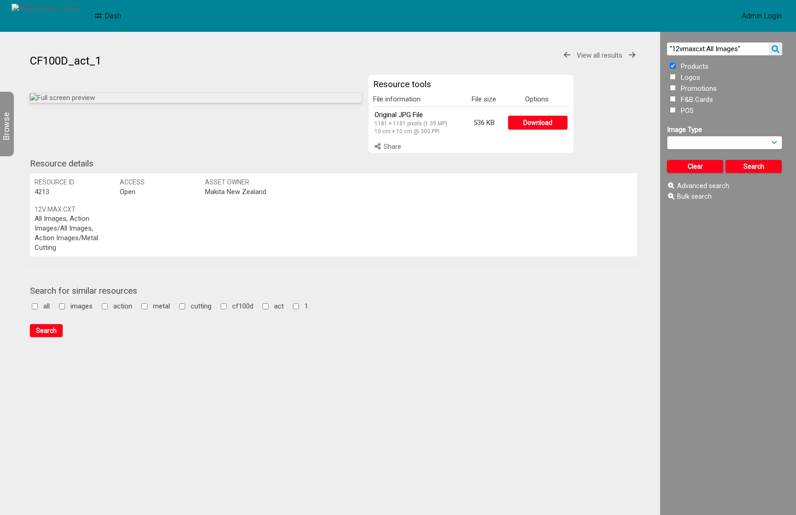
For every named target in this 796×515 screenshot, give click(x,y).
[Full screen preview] (196, 98)
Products (693, 66)
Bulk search (694, 196)
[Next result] (632, 55)
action (122, 306)
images (81, 306)
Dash (112, 16)
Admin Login (762, 16)
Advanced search (703, 185)
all (46, 306)
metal (161, 306)
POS (686, 111)
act (279, 306)
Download (537, 122)
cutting (201, 306)
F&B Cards (696, 99)
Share (391, 146)
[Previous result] (567, 55)
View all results (599, 55)
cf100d (242, 306)
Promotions (698, 88)
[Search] (775, 48)
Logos (689, 77)
